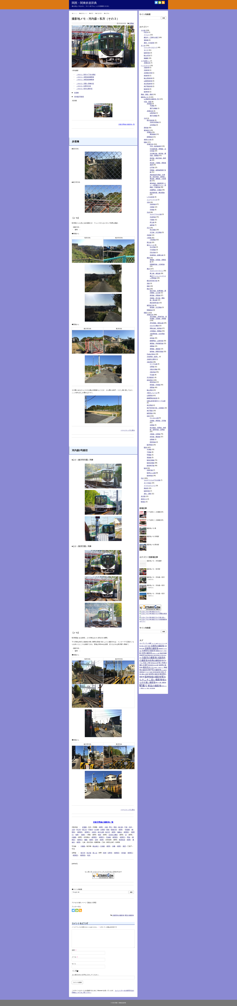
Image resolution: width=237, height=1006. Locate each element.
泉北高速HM (148, 83)
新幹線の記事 (154, 663)
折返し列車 (147, 663)
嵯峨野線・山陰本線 (156, 341)
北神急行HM (148, 73)
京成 (148, 212)
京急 (148, 202)
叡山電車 (150, 390)
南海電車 (150, 380)
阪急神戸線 (150, 465)
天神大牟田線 (154, 122)
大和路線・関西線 (156, 331)
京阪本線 (153, 372)
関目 (115, 827)
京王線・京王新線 (156, 232)
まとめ (143, 45)
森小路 (120, 827)
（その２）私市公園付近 (84, 88)
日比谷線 (153, 252)
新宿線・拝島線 (155, 295)
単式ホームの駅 (155, 653)
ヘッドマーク (145, 65)
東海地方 (147, 130)
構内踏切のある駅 (153, 665)
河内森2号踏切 (79, 96)
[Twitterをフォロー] (156, 2)
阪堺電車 (150, 445)
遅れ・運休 (147, 493)
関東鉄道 (150, 310)
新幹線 (146, 127)
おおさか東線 (154, 325)
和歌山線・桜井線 (156, 328)
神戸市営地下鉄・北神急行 (156, 408)
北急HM (146, 70)
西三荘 (84, 829)
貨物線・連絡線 (155, 349)
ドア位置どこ (145, 61)
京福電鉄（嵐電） (153, 356)
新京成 (149, 242)
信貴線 (152, 425)
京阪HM (146, 67)
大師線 (152, 207)
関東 (145, 142)
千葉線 (152, 219)
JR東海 (149, 132)
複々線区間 (164, 670)
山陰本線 (153, 113)
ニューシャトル (152, 199)
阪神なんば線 (151, 473)
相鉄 (148, 286)
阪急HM (146, 89)
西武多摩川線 (154, 303)
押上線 (152, 222)
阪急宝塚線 (150, 463)
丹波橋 (108, 837)
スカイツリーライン (156, 270)
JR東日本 (150, 144)
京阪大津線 (153, 369)
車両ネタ (144, 499)
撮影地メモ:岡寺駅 (153, 544)
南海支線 (153, 382)
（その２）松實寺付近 (83, 86)
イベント (147, 35)
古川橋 (96, 829)
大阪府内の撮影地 (118, 915)
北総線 (149, 235)
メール (75, 957)
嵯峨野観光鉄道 (152, 398)
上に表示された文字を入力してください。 (86, 975)
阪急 (145, 447)
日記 (142, 478)
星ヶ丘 (95, 853)
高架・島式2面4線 (151, 688)
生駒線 (152, 439)
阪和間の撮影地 (154, 674)
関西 (145, 313)
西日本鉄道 (150, 120)
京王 (148, 228)
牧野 (77, 835)
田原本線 (153, 442)
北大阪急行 (150, 377)
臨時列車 (147, 53)
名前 (74, 950)
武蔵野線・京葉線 (156, 190)
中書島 (74, 837)
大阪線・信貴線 (155, 434)
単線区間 (142, 655)
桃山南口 (96, 846)
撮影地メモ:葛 (151, 528)
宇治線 (152, 375)
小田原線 (153, 240)
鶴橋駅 (146, 58)
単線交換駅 (163, 653)
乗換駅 (149, 646)
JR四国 (149, 103)
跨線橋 (150, 672)
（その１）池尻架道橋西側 (85, 77)
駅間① (87, 832)
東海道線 (153, 134)
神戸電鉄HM (148, 86)
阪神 (145, 468)
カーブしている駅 (145, 643)
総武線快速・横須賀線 (157, 192)
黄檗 (124, 846)
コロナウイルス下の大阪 (152, 480)
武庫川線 (150, 470)
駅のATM (147, 55)
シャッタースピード (150, 47)
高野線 (152, 387)
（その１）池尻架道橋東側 (85, 79)
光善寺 (94, 832)
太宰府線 (153, 125)
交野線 (131, 23)
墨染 (128, 837)
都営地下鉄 (150, 305)
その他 (143, 30)
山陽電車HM (148, 81)
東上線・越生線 (155, 273)
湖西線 (152, 346)
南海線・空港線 (155, 385)
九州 (145, 118)
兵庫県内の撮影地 (148, 651)
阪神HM (146, 92)
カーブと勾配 (155, 643)
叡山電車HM (148, 78)
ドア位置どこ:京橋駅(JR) (155, 512)
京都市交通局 (151, 359)
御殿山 (119, 832)
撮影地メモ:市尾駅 (153, 536)
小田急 (149, 238)
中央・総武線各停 (156, 146)
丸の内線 (153, 247)
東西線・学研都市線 (156, 343)
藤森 (85, 840)
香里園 (127, 829)
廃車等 (146, 488)
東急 (148, 258)
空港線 (152, 209)
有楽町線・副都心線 (156, 255)
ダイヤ (146, 50)
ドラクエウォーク (150, 485)
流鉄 (148, 283)
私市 (88, 855)
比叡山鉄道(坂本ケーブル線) (156, 401)
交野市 (110, 853)
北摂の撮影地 (146, 653)
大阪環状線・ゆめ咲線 (157, 333)
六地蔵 (102, 846)
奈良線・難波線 (155, 436)
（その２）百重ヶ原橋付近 (85, 83)
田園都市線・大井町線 (157, 264)
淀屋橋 (84, 827)
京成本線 (153, 217)
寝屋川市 (114, 829)
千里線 (149, 452)
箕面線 (149, 457)
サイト (74, 964)
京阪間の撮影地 (151, 648)
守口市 (78, 829)
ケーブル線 (153, 364)
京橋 (106, 827)
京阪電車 (150, 362)
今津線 (149, 449)
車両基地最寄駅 (157, 672)
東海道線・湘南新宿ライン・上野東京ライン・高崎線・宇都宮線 (158, 185)
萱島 (107, 829)
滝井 (130, 827)
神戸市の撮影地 (154, 670)
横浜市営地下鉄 (152, 281)
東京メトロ (150, 245)
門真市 (90, 829)
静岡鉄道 (150, 137)
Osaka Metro (151, 354)
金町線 (152, 225)
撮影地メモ (144, 97)
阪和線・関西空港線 (156, 351)
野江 (110, 827)
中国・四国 (147, 102)
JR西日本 (147, 63)
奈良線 (152, 338)
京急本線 (153, 204)
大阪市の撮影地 (149, 657)
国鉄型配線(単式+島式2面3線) (152, 655)
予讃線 (152, 105)
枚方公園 (101, 832)
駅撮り (143, 685)
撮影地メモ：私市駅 (153, 569)
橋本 (99, 835)
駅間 (100, 827)
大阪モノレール (152, 393)
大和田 (102, 829)
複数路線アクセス (144, 672)
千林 (125, 827)
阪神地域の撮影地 (153, 676)
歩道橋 (76, 92)
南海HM (146, 75)
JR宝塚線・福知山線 (156, 323)
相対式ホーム (148, 667)
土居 (73, 829)
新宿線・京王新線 (156, 307)
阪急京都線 (150, 460)
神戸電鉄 (150, 410)
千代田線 (153, 250)
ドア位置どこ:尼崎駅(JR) (155, 520)
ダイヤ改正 (147, 483)
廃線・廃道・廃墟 (147, 94)
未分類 (143, 496)
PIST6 (146, 32)
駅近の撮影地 (129, 915)
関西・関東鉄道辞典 (84, 2)
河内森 (123, 853)
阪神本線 (150, 475)
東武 (148, 269)
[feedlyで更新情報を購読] (159, 2)
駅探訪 (143, 502)
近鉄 (148, 416)
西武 (148, 289)
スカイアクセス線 (156, 214)
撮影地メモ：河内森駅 (154, 561)
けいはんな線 (154, 418)
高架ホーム (143, 688)
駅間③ (83, 855)
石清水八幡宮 (113, 835)
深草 (96, 840)
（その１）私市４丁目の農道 (85, 74)
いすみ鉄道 (150, 197)
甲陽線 (149, 455)
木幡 (113, 846)
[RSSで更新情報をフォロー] (163, 2)
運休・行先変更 (149, 43)
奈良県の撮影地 (154, 660)
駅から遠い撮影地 (161, 682)
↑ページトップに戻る (128, 430)
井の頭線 (153, 229)
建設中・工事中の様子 (151, 37)
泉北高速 (150, 405)
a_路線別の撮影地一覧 (151, 99)
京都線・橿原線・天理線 (158, 420)
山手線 (152, 167)
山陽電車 (150, 395)
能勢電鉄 (150, 413)
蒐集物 (146, 40)
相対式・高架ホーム (158, 667)
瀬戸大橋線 (153, 108)
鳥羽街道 (122, 840)
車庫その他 (147, 139)
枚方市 (107, 832)
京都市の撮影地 (157, 646)
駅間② (80, 832)
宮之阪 (89, 853)
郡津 (104, 853)
